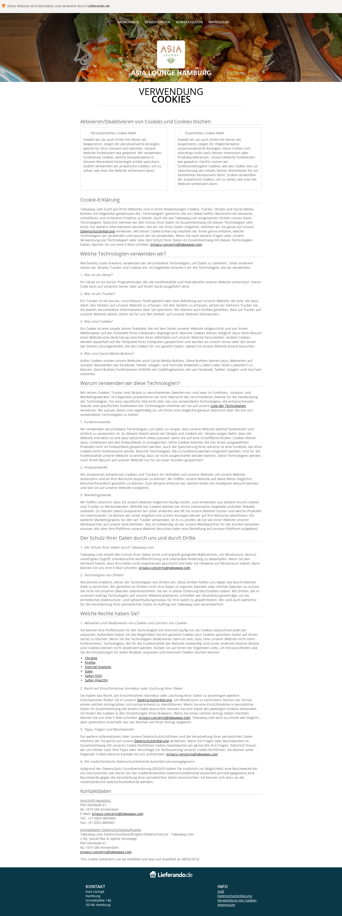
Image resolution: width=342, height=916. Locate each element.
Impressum (218, 22)
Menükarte (128, 22)
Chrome (91, 658)
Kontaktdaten (189, 22)
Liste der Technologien (228, 406)
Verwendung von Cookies (237, 900)
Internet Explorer (98, 667)
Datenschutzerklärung (97, 231)
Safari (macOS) (96, 680)
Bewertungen (157, 22)
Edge (89, 671)
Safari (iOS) (93, 676)
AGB (221, 891)
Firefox (90, 662)
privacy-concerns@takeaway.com (176, 244)
